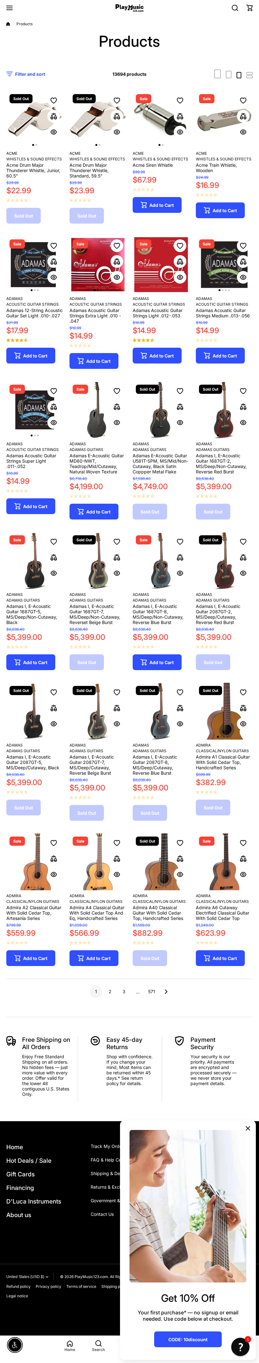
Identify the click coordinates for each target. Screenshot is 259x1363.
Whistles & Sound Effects (34, 159)
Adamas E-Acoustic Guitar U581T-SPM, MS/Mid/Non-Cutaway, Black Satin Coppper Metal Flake (160, 463)
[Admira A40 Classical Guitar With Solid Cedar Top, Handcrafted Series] (161, 861)
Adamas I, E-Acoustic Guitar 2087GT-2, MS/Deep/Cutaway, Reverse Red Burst (218, 614)
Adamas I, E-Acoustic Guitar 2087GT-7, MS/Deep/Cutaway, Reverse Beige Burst (91, 765)
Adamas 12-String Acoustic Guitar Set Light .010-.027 (34, 313)
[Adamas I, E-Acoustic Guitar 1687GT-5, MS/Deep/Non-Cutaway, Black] (34, 560)
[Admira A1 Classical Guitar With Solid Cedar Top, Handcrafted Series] (224, 711)
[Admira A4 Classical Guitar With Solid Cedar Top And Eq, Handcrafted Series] (97, 861)
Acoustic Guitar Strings (32, 304)
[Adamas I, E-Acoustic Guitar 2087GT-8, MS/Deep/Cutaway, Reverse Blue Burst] (161, 711)
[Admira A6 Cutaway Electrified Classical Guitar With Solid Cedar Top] (224, 861)
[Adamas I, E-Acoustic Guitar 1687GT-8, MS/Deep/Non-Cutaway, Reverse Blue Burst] (161, 560)
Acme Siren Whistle (153, 165)
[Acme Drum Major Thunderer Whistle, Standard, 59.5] (97, 119)
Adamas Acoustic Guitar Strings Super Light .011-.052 (31, 461)
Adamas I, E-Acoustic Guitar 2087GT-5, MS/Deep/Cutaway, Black (32, 762)
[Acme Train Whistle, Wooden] (224, 119)
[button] (249, 8)
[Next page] (164, 991)
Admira (203, 745)
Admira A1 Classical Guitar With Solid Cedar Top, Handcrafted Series (223, 762)
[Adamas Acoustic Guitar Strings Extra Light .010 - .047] (97, 264)
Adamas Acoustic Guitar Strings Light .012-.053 (158, 313)
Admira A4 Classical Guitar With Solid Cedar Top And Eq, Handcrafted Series (96, 913)
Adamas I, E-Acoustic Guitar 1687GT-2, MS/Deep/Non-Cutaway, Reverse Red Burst (221, 463)
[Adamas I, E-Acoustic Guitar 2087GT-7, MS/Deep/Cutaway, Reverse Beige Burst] (97, 711)
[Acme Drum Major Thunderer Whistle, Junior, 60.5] (34, 119)
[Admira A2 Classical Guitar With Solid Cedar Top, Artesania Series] (34, 861)
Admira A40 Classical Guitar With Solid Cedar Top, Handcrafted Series (158, 913)
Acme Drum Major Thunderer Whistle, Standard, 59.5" (89, 170)
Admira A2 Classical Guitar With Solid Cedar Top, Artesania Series (33, 913)
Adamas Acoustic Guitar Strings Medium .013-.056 (223, 313)
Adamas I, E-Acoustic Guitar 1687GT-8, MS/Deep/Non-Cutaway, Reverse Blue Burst (158, 614)
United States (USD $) (25, 1277)
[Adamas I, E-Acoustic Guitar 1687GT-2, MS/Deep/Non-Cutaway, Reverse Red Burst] (224, 409)
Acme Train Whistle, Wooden (216, 167)
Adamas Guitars (86, 449)
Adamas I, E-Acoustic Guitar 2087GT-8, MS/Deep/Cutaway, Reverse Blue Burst (155, 765)
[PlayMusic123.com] (129, 8)
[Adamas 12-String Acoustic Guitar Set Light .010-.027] (34, 264)
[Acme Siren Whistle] (161, 119)
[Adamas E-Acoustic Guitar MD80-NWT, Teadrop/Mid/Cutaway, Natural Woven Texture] (97, 409)
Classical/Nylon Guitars (222, 750)
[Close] (248, 1128)
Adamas (14, 298)
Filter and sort (30, 74)
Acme (11, 153)
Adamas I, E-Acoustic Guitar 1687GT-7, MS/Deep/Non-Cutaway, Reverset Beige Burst (94, 614)
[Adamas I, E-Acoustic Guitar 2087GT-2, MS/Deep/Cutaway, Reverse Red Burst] (224, 560)
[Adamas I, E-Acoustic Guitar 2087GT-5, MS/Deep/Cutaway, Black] (34, 711)
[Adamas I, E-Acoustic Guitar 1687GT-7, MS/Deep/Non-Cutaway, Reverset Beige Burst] (97, 560)
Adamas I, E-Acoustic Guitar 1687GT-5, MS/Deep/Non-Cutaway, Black (31, 614)
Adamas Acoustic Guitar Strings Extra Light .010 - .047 (95, 316)
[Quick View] (53, 132)
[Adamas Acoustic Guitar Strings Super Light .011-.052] (34, 409)
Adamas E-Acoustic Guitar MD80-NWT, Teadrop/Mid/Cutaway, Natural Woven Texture (96, 463)
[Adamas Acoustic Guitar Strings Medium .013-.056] (224, 264)
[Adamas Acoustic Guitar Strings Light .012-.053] (161, 264)
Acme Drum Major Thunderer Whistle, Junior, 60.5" (33, 170)
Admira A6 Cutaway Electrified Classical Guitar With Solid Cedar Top (222, 913)
